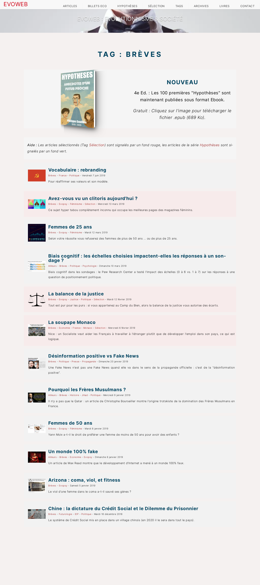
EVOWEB (16, 4)
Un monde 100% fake (73, 451)
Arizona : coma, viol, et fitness (84, 480)
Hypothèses (210, 145)
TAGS (179, 6)
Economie (64, 328)
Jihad (85, 395)
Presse (75, 361)
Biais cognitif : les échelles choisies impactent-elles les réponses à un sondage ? (137, 258)
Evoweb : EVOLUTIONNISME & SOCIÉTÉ (130, 18)
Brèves (52, 175)
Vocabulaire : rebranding (77, 170)
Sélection (97, 145)
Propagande (89, 361)
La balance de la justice (76, 293)
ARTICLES (70, 6)
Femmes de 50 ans (70, 423)
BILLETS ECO (97, 6)
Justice (74, 299)
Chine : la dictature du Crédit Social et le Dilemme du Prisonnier (123, 508)
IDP (77, 514)
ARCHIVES (201, 6)
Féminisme (76, 204)
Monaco (87, 328)
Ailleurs (52, 266)
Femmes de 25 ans (70, 227)
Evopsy (63, 204)
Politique (74, 175)
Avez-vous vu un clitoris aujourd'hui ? (93, 198)
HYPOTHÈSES (127, 6)
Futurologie (65, 514)
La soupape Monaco (72, 322)
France (63, 175)
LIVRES (224, 6)
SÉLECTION (156, 6)
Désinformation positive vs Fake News (93, 356)
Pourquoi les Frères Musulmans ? (87, 389)
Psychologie (90, 266)
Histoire (74, 395)
